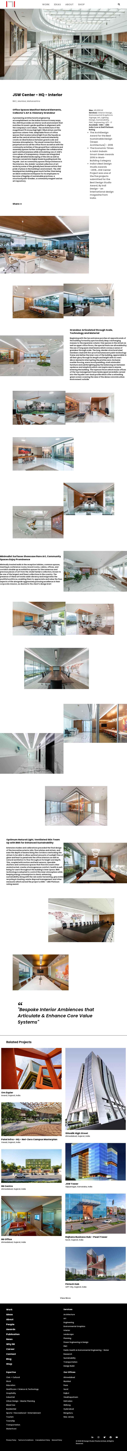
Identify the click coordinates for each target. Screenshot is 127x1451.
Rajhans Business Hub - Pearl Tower (86, 1237)
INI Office (6, 1239)
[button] (119, 4)
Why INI (10, 1344)
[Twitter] (105, 1437)
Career (10, 1349)
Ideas (57, 4)
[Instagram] (98, 1437)
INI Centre (7, 1186)
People (10, 1324)
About (69, 4)
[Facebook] (111, 1437)
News (9, 1339)
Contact (11, 1354)
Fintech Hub (72, 1284)
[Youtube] (117, 1437)
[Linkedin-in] (92, 1437)
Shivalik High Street (76, 1133)
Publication (13, 1334)
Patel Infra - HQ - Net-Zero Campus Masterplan (29, 1139)
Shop (81, 4)
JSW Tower (71, 1183)
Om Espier (7, 1092)
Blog (8, 1358)
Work (46, 4)
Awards (10, 1329)
